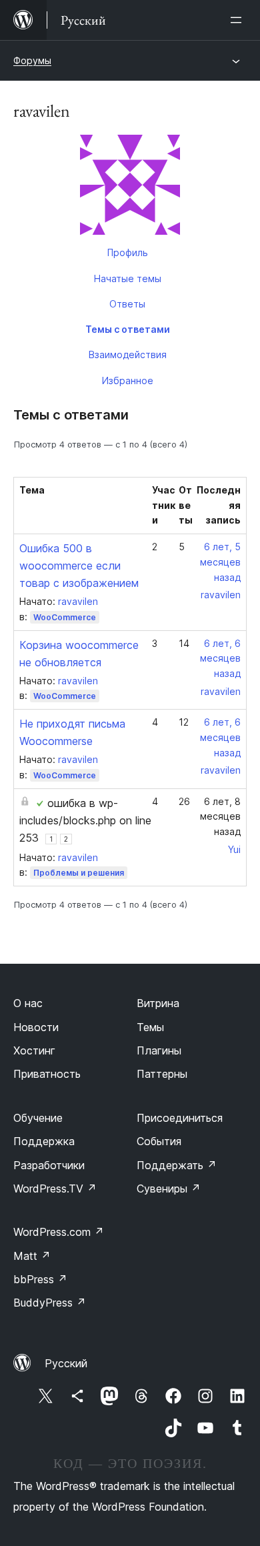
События (159, 1141)
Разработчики (49, 1165)
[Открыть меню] (238, 20)
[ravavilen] (130, 187)
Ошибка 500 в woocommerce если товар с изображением (79, 566)
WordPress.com (58, 1232)
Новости (36, 1027)
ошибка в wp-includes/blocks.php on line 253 (85, 820)
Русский (66, 1363)
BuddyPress (49, 1302)
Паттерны (162, 1073)
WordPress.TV (55, 1188)
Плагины (159, 1050)
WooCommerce (64, 617)
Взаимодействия (128, 354)
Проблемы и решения (78, 873)
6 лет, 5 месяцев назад (220, 562)
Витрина (158, 1003)
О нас (28, 1003)
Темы (150, 1027)
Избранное (127, 380)
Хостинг (34, 1050)
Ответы (127, 303)
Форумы (32, 60)
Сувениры (169, 1188)
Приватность (47, 1073)
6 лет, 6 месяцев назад (220, 659)
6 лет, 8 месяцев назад (220, 817)
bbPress (40, 1279)
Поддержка (44, 1141)
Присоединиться (180, 1117)
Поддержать (177, 1165)
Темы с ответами (127, 329)
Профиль (127, 252)
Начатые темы (127, 278)
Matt (32, 1256)
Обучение (38, 1117)
